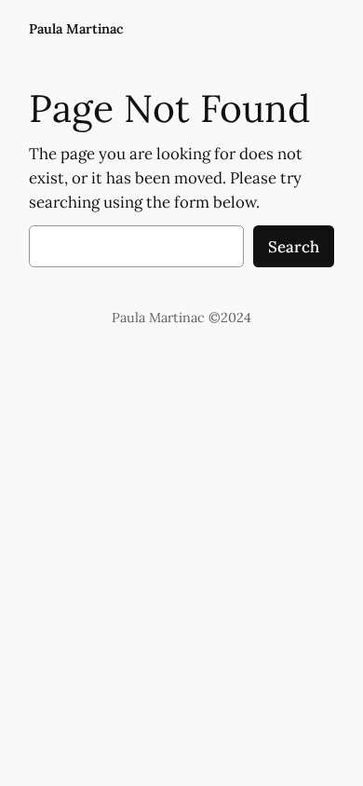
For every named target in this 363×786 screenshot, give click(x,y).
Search (293, 247)
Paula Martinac (76, 28)
